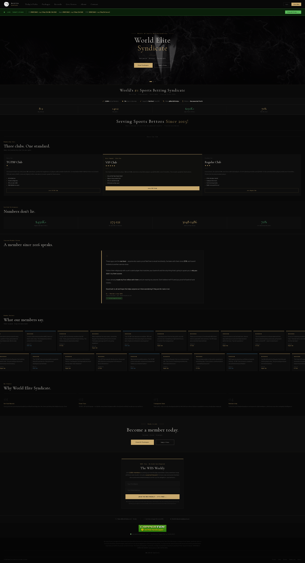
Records (58, 4)
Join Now (296, 4)
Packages (46, 4)
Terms (279, 559)
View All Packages (142, 442)
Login (286, 4)
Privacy (274, 559)
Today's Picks (31, 4)
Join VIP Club (152, 188)
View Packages (143, 65)
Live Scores (71, 4)
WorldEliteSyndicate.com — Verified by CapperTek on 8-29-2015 (153, 534)
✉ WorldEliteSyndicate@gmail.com (180, 519)
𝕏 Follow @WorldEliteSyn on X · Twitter (126, 519)
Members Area (292, 559)
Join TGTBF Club (53, 190)
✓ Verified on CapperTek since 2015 (153, 519)
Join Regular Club (252, 190)
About (83, 4)
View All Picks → (293, 12)
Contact (94, 4)
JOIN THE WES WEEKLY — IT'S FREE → (152, 496)
